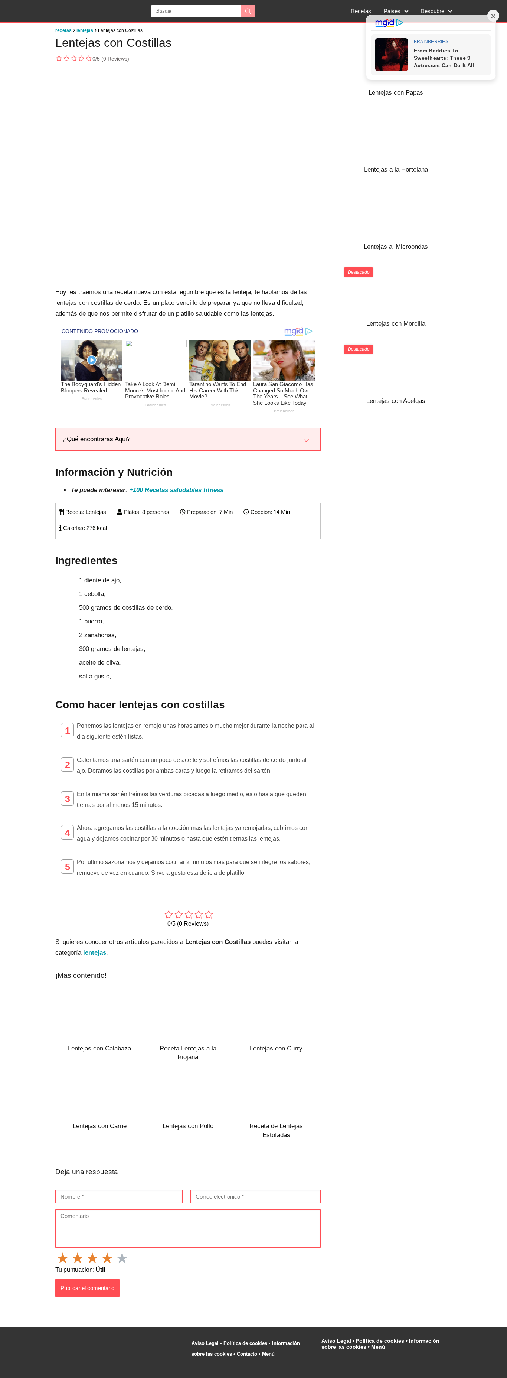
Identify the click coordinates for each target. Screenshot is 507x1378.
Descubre (432, 11)
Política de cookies (245, 1343)
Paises (392, 11)
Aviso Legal (205, 1343)
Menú (269, 1354)
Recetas (361, 11)
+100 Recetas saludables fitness (176, 489)
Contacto (247, 1354)
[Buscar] (248, 11)
